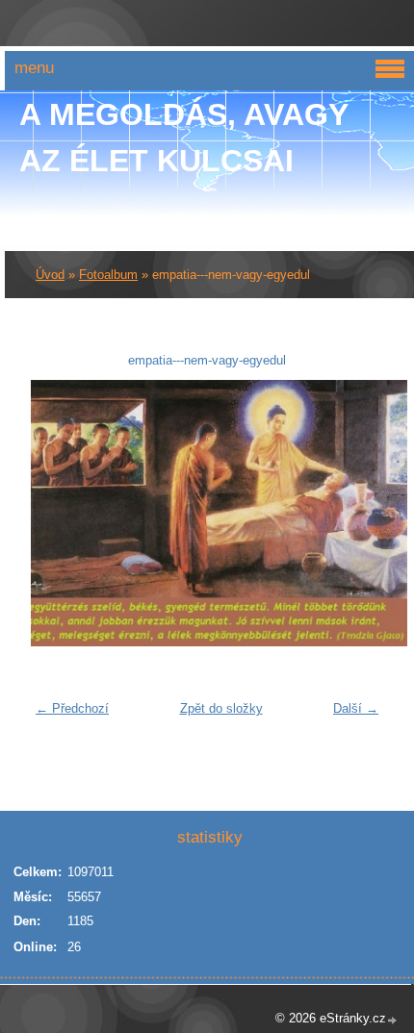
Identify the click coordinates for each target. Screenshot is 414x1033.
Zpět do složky (221, 708)
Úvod (50, 274)
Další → (355, 708)
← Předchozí (72, 708)
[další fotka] (356, 513)
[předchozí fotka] (57, 513)
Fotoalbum (108, 274)
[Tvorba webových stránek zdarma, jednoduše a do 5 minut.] (393, 1020)
